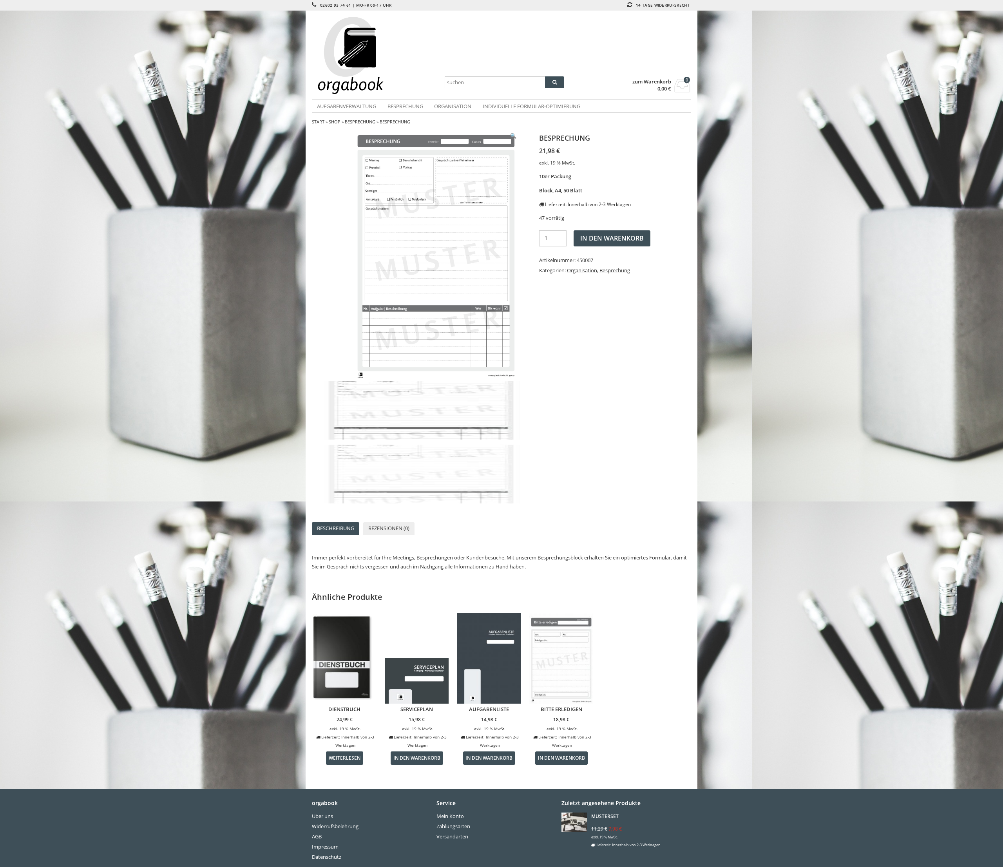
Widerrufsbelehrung (335, 826)
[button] (513, 135)
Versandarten (452, 836)
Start (318, 122)
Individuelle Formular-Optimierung (531, 106)
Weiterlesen (344, 758)
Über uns (322, 816)
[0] (682, 90)
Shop (334, 122)
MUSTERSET (605, 816)
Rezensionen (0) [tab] (388, 528)
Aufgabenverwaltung (346, 106)
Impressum (325, 846)
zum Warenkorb (651, 81)
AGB (317, 836)
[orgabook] (375, 55)
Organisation (452, 106)
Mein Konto (450, 816)
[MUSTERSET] (575, 823)
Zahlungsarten (453, 826)
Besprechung (405, 106)
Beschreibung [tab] (335, 528)
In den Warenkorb (612, 238)
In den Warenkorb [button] (416, 758)
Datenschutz (326, 856)
